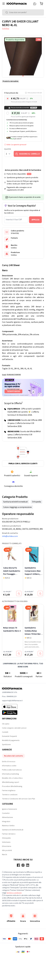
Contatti (5, 732)
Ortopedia (36, 501)
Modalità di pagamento (11, 740)
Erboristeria (6, 846)
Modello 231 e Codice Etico (12, 778)
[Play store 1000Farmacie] (12, 712)
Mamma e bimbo (8, 825)
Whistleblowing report (10, 782)
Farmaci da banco (8, 834)
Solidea (5, 28)
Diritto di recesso (8, 761)
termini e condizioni (14, 893)
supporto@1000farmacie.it (12, 700)
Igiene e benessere (9, 809)
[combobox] (23, 12)
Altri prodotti (7, 850)
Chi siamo (5, 724)
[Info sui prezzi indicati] (27, 98)
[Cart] (42, 3)
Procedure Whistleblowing (12, 786)
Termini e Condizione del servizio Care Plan (18, 799)
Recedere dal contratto (13, 756)
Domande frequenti (9, 736)
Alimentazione (7, 817)
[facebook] (18, 865)
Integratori (6, 821)
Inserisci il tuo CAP (14, 219)
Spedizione (6, 744)
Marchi (4, 854)
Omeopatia (6, 838)
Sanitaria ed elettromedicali (15, 501)
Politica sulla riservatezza (12, 770)
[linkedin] (27, 865)
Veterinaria (6, 842)
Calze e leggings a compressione (17, 507)
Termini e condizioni (9, 794)
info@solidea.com (10, 536)
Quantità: (7, 149)
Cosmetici (6, 813)
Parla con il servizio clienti (23, 463)
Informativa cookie (9, 765)
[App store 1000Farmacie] (12, 706)
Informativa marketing (10, 774)
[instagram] (23, 865)
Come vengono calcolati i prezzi (14, 728)
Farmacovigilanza (8, 790)
